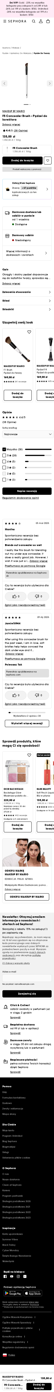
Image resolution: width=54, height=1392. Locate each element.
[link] (27, 491)
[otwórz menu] (4, 21)
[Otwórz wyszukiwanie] (33, 21)
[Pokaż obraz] (26, 81)
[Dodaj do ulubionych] (29, 332)
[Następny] (50, 83)
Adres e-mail (9, 971)
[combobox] (28, 434)
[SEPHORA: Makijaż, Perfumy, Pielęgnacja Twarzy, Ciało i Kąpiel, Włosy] (17, 21)
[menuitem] (40, 21)
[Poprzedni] (4, 83)
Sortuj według (9, 427)
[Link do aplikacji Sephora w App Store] (33, 1293)
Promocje (34, 1304)
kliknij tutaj (34, 1302)
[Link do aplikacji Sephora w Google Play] (13, 1293)
